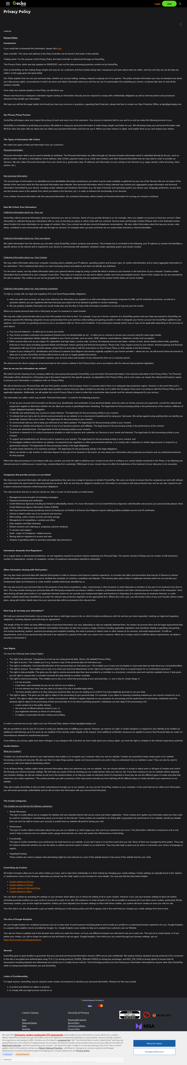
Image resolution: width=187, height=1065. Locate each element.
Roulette (26, 1028)
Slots (24, 1025)
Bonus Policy (73, 1022)
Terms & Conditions (76, 1025)
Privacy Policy (74, 1028)
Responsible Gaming (77, 1019)
